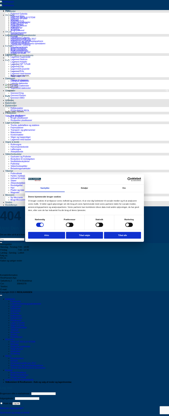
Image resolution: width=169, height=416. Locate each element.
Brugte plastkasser (19, 118)
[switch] (69, 225)
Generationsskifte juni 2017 (23, 363)
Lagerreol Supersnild (20, 57)
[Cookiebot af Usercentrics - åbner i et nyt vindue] (129, 179)
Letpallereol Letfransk (21, 40)
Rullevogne (16, 144)
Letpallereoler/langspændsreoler (20, 35)
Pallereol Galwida (19, 14)
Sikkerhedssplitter (19, 166)
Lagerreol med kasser (21, 73)
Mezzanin (9, 195)
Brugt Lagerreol (18, 76)
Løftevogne (16, 149)
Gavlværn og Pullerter (21, 156)
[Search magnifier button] (166, 90)
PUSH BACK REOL (20, 110)
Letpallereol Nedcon (20, 42)
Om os (8, 356)
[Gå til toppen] (1, 295)
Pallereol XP (16, 28)
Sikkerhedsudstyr (13, 154)
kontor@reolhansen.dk (27, 289)
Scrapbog (15, 353)
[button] (19, 55)
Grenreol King (17, 93)
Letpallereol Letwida (20, 38)
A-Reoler (15, 313)
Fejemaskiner (17, 127)
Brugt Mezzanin (18, 200)
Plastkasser (10, 113)
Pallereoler (10, 11)
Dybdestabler (17, 108)
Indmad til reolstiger (20, 178)
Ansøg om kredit (18, 377)
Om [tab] (124, 188)
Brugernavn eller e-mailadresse (15, 393)
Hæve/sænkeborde (20, 147)
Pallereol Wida (17, 16)
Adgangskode (7, 398)
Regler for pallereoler (20, 346)
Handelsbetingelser (9, 269)
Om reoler (10, 15)
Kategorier (10, 299)
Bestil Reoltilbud (18, 372)
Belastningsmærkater (20, 168)
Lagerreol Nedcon (19, 59)
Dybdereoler (16, 318)
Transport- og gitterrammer (23, 130)
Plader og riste (17, 190)
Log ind (16, 404)
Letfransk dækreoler (20, 81)
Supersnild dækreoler (21, 88)
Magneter (15, 192)
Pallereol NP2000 (19, 18)
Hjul (12, 188)
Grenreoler (16, 311)
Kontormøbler (17, 135)
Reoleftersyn (11, 205)
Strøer (13, 180)
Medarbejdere (6, 263)
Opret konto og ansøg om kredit (14, 413)
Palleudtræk (16, 173)
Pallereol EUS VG (19, 23)
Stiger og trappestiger (21, 137)
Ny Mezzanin (17, 197)
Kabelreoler (16, 316)
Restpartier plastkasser (21, 120)
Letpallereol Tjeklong (20, 45)
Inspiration (15, 351)
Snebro (8, 202)
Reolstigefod (16, 185)
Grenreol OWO (17, 98)
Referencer (5, 266)
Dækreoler (10, 78)
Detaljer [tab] (84, 188)
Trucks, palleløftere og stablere (25, 125)
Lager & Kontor (12, 123)
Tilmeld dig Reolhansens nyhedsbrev (28, 368)
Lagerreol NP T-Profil (20, 64)
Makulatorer (16, 132)
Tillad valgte (84, 235)
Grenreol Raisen (18, 95)
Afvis (46, 235)
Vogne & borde (12, 142)
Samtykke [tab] (45, 188)
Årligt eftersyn (17, 349)
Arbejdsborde (17, 151)
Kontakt (14, 36)
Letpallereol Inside (19, 47)
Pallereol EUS (17, 21)
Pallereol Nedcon (19, 26)
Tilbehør (9, 171)
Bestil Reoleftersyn (19, 375)
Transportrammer (19, 33)
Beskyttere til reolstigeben (23, 159)
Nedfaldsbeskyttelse (20, 161)
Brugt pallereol (17, 30)
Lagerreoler (10, 54)
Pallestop (15, 164)
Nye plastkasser (18, 115)
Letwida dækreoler (19, 83)
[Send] (1, 242)
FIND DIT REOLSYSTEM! (23, 342)
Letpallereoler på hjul (20, 52)
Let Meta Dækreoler (20, 86)
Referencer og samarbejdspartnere (27, 365)
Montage (15, 344)
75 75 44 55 (22, 286)
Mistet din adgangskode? (12, 408)
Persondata (5, 272)
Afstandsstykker (18, 183)
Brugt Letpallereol (19, 49)
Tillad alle (122, 235)
